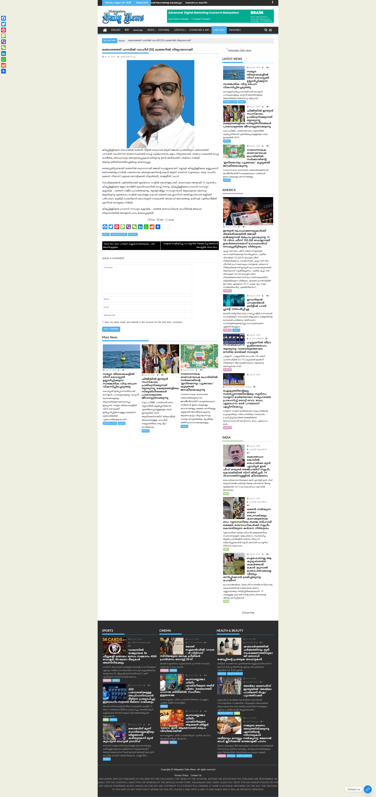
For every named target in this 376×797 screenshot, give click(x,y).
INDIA (226, 494)
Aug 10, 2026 (193, 639)
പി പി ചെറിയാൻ (256, 339)
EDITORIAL (164, 30)
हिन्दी (127, 30)
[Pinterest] (3, 30)
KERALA (106, 234)
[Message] (3, 36)
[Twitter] (3, 24)
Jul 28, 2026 (250, 639)
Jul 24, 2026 (250, 679)
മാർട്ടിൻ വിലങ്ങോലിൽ (140, 643)
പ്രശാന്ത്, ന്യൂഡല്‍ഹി (258, 450)
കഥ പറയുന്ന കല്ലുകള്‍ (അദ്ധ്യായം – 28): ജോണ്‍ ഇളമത (129, 246)
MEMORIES (235, 30)
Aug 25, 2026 (110, 370)
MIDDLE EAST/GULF (118, 234)
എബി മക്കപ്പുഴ (252, 722)
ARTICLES (221, 674)
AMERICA (227, 291)
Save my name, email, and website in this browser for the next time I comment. (144, 322)
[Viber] (3, 42)
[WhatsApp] (3, 59)
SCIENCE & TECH (110, 423)
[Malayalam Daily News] (105, 30)
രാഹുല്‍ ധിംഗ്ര (251, 643)
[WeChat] (3, 48)
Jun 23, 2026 (251, 718)
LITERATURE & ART (199, 30)
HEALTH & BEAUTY (235, 674)
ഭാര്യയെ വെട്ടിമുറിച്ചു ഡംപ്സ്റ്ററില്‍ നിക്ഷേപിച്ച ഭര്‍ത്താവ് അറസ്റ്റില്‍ (190, 245)
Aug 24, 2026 (136, 685)
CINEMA (173, 670)
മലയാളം (138, 30)
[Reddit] (3, 65)
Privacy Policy (181, 775)
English (115, 30)
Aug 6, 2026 (193, 675)
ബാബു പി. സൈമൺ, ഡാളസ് (238, 387)
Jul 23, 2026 (193, 711)
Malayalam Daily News (239, 50)
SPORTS (116, 680)
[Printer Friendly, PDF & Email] (160, 220)
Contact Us (196, 775)
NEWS (150, 30)
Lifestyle (179, 30)
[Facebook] (3, 18)
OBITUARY (219, 30)
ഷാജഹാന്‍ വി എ (127, 57)
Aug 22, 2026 (136, 725)
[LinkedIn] (3, 53)
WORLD (122, 423)
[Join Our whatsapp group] (368, 789)
